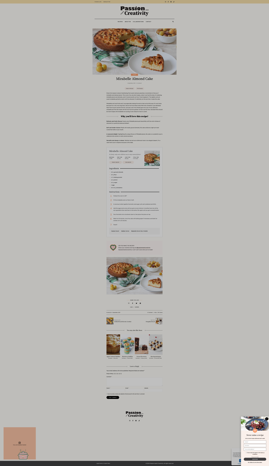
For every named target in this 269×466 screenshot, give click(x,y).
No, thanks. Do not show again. (255, 462)
